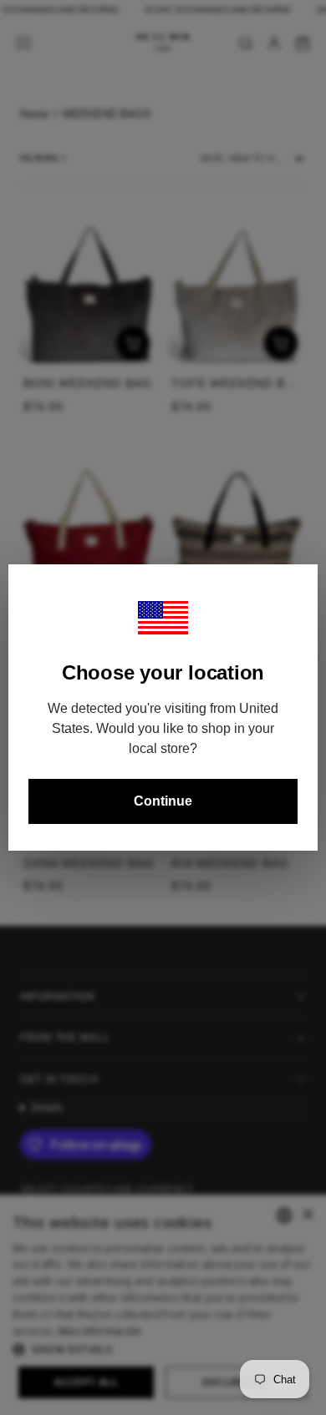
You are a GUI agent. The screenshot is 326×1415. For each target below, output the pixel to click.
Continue (163, 801)
